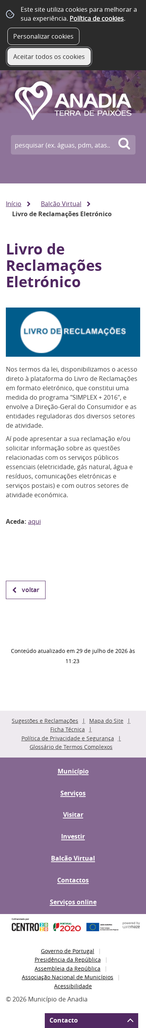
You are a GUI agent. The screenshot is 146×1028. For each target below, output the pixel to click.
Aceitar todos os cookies (49, 56)
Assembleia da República (67, 968)
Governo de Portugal (67, 951)
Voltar (30, 589)
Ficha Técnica (67, 729)
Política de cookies (97, 18)
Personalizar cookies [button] (43, 36)
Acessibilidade (73, 986)
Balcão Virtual (61, 203)
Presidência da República (68, 959)
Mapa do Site (106, 720)
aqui (34, 521)
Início (13, 203)
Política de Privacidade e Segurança (67, 738)
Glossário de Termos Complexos (71, 747)
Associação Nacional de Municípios (67, 977)
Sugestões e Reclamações (45, 720)
